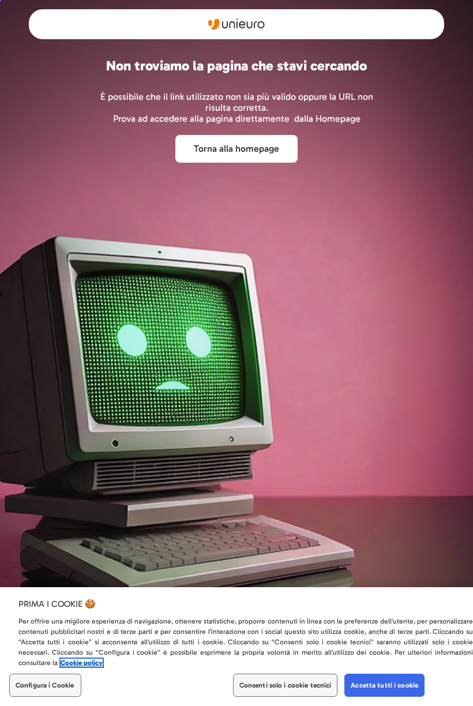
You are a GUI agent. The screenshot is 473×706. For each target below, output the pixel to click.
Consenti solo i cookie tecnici (285, 685)
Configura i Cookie (45, 685)
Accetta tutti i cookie (384, 685)
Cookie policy (82, 663)
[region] (236, 646)
